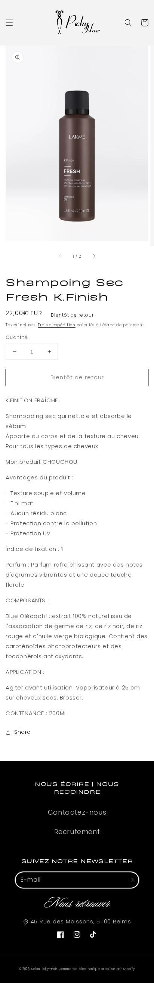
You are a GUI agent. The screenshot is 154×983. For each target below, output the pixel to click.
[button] (9, 23)
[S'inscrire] (131, 880)
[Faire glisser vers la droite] (94, 256)
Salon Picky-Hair (44, 969)
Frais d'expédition (57, 325)
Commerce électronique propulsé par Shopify (97, 969)
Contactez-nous (77, 812)
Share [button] (22, 732)
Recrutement (77, 831)
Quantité (17, 337)
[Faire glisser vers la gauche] (60, 256)
